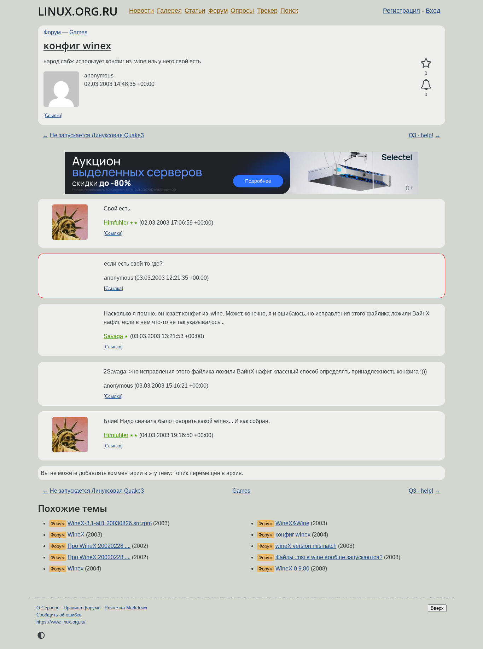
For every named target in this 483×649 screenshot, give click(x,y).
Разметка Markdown (126, 607)
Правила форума (82, 607)
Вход (433, 10)
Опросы (242, 10)
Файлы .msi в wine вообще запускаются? (329, 557)
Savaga (113, 336)
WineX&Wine (292, 523)
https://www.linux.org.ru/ (61, 622)
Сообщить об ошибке (58, 615)
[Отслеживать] (426, 85)
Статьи (195, 10)
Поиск (289, 10)
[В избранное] (426, 63)
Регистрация (401, 10)
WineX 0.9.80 (292, 569)
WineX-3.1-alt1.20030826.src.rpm (110, 523)
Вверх (437, 608)
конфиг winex (77, 45)
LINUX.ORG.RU (78, 11)
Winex (75, 569)
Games (78, 32)
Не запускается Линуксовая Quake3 (97, 135)
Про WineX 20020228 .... (99, 546)
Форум (218, 10)
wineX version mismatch (306, 546)
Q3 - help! (421, 135)
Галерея (169, 10)
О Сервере (47, 607)
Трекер (267, 10)
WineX (76, 535)
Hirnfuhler (116, 223)
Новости (141, 10)
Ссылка (53, 115)
